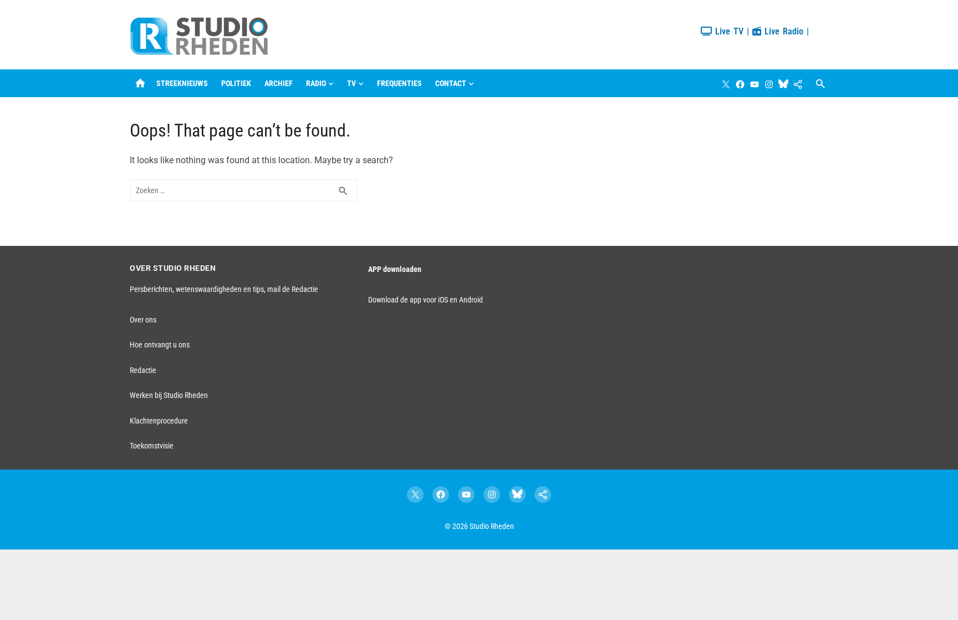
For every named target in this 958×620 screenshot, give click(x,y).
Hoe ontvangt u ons (160, 344)
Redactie (143, 370)
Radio (316, 83)
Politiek (236, 83)
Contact (450, 83)
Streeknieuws (182, 83)
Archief (278, 83)
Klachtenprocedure (159, 420)
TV (351, 83)
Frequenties (399, 83)
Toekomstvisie (152, 445)
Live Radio (782, 31)
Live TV (727, 31)
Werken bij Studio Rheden (169, 395)
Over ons (143, 319)
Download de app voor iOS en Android (425, 299)
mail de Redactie (292, 289)
